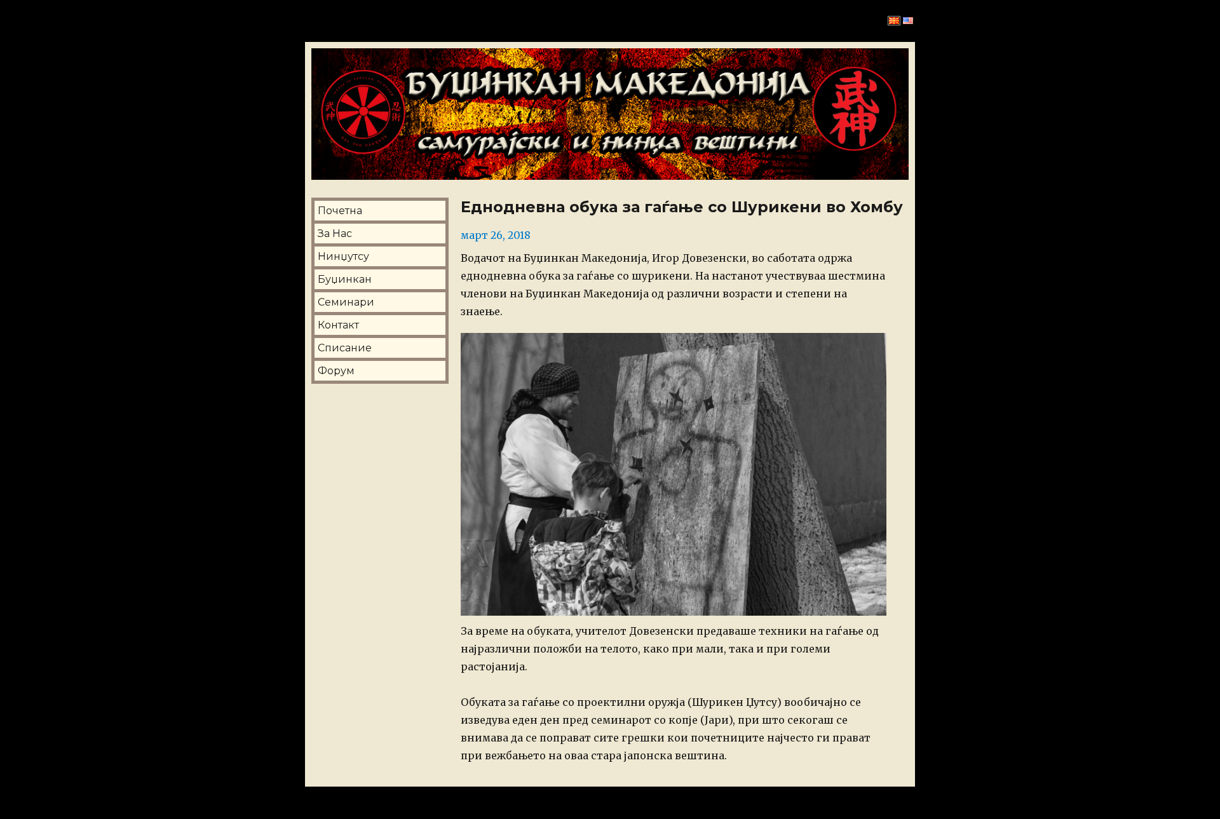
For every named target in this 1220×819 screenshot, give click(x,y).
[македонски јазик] (894, 21)
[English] (908, 21)
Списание (345, 348)
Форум (336, 371)
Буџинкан (345, 279)
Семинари (346, 302)
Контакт (338, 325)
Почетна (340, 211)
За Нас (335, 233)
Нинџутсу (343, 256)
